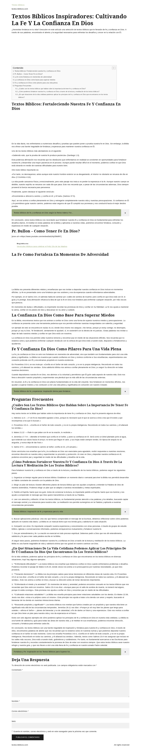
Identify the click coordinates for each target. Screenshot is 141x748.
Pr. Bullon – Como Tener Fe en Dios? (29, 74)
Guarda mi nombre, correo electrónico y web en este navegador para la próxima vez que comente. (55, 731)
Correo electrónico (20, 711)
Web (14, 721)
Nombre (16, 701)
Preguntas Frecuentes (23, 86)
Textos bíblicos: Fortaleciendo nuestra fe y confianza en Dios (37, 71)
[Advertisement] (70, 49)
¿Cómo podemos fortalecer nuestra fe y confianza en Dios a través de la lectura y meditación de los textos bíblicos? (59, 91)
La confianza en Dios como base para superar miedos (35, 80)
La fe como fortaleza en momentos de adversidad (33, 77)
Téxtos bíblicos (18, 5)
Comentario (17, 670)
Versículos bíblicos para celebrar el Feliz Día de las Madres (42, 246)
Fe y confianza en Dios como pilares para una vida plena (36, 83)
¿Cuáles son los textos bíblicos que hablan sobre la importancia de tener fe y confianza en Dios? (52, 88)
